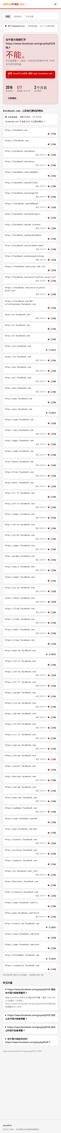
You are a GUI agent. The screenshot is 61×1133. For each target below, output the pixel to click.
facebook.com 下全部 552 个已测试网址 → (25, 121)
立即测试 (12, 98)
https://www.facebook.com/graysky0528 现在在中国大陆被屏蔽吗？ (30, 991)
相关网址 (18, 16)
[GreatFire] (14, 4)
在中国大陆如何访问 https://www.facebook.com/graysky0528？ (27, 1040)
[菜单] (55, 4)
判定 (8, 16)
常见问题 (29, 16)
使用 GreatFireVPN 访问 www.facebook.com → (30, 74)
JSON (39, 1051)
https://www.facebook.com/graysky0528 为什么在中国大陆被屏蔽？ (30, 1017)
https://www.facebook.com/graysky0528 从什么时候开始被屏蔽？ (30, 1029)
